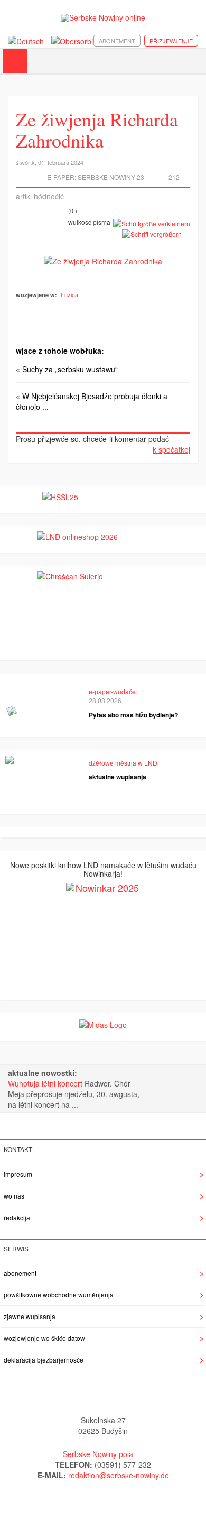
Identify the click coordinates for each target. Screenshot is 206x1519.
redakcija (17, 1217)
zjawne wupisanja (29, 1316)
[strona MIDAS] (103, 1023)
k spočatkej (171, 449)
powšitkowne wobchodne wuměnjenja (59, 1294)
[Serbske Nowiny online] (103, 17)
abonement (117, 40)
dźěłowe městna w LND (123, 762)
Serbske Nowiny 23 (111, 176)
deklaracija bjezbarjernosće (43, 1359)
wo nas (14, 1195)
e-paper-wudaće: (113, 691)
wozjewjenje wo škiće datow (44, 1337)
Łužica (69, 294)
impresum (18, 1174)
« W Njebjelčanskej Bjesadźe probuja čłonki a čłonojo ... (91, 401)
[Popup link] (103, 260)
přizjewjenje (171, 40)
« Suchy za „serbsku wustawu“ (67, 369)
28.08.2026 (105, 700)
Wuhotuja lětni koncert (46, 1083)
